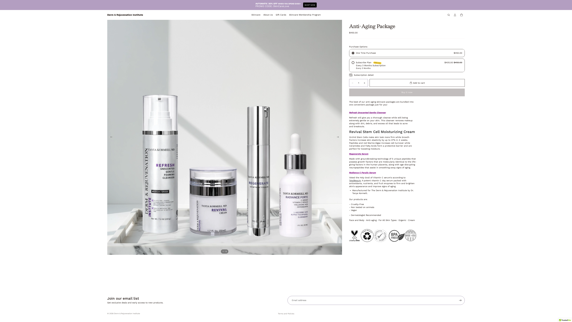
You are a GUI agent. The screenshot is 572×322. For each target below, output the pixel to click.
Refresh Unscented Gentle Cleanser (367, 112)
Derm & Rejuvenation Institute (127, 313)
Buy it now (406, 92)
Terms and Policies (286, 314)
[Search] (448, 15)
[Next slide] (338, 137)
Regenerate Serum (358, 154)
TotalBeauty (355, 180)
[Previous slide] (110, 137)
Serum (362, 172)
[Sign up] (460, 300)
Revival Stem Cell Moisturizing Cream (382, 132)
